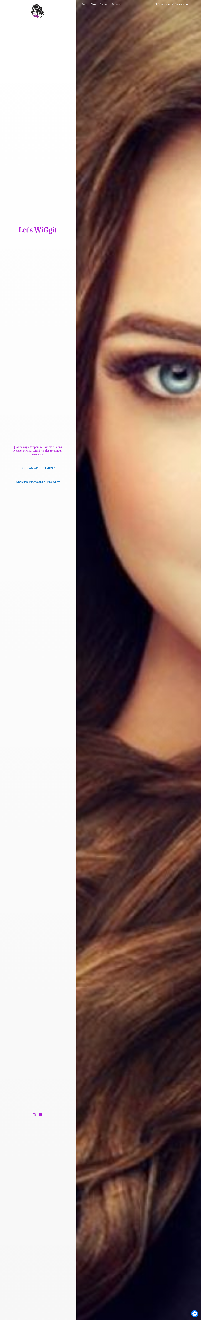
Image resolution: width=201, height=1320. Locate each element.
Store (84, 4)
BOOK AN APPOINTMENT (37, 468)
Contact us (115, 4)
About (93, 4)
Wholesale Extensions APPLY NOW (37, 482)
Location (103, 4)
